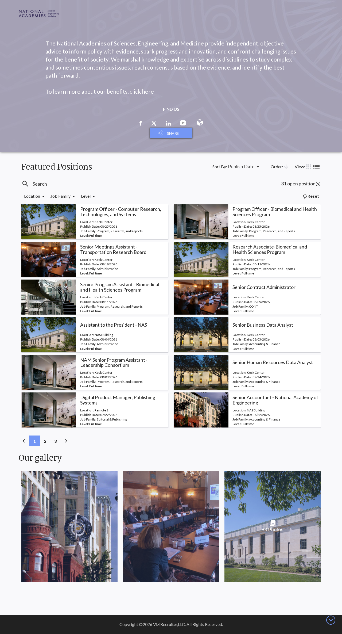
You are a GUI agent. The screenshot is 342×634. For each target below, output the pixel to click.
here (148, 91)
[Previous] (24, 441)
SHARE (173, 133)
